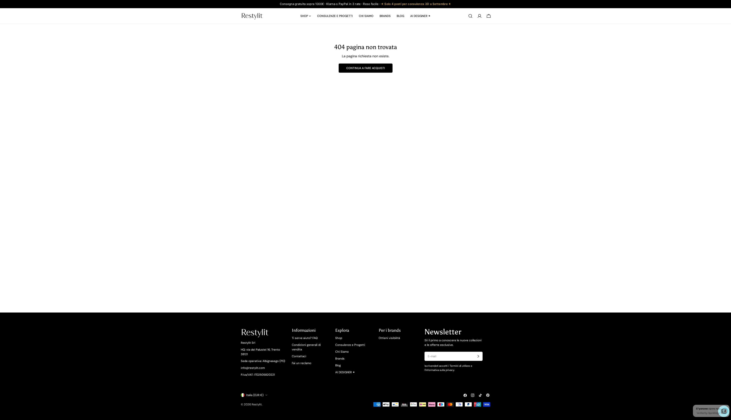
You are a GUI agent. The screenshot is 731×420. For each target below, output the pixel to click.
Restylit (257, 404)
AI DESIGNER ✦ (345, 372)
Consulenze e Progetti (350, 345)
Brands (340, 358)
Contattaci (299, 356)
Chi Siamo (342, 352)
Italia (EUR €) (255, 395)
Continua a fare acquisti (365, 68)
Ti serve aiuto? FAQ (305, 338)
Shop (338, 338)
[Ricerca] (470, 16)
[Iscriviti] (478, 356)
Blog (338, 365)
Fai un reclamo (301, 363)
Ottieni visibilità (389, 338)
